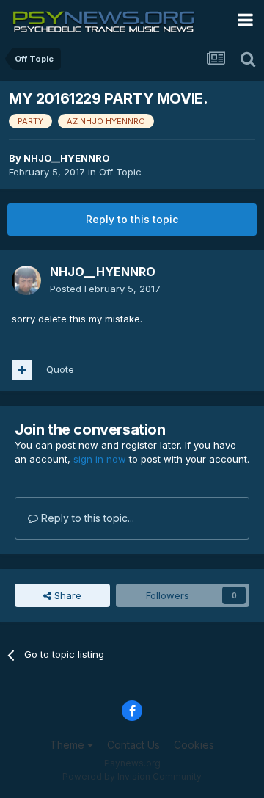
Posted (105, 288)
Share (66, 595)
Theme (68, 745)
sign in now (99, 459)
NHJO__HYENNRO (66, 158)
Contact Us (133, 745)
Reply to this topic (132, 219)
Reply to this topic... (86, 518)
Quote (60, 369)
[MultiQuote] (22, 370)
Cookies (194, 745)
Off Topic (120, 172)
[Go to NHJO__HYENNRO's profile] (26, 280)
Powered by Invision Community (132, 776)
